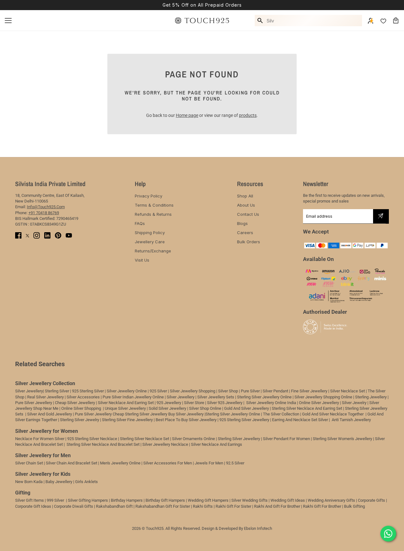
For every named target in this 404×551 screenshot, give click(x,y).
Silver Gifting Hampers (88, 500)
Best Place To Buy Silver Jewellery (186, 419)
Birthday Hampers (127, 500)
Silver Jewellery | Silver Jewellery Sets (200, 397)
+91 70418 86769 (43, 212)
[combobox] (313, 20)
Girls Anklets (86, 481)
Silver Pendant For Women (286, 438)
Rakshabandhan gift (114, 506)
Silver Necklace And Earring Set (126, 402)
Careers (245, 232)
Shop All (245, 195)
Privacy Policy (148, 195)
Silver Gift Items (29, 500)
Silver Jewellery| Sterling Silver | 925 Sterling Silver (60, 391)
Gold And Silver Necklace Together (333, 414)
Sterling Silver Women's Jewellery (342, 438)
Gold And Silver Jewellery (246, 408)
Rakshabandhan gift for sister (162, 506)
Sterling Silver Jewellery (239, 438)
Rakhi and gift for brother (277, 506)
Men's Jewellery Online (120, 463)
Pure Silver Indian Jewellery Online (133, 397)
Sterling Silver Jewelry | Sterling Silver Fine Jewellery (107, 419)
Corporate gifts (371, 500)
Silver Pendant (275, 391)
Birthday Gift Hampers (165, 500)
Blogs (242, 223)
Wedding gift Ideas (287, 500)
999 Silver (55, 500)
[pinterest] (58, 235)
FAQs (140, 223)
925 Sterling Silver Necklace (92, 438)
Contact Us (248, 214)
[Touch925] (202, 20)
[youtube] (68, 235)
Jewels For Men (209, 463)
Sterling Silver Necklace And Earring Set (307, 408)
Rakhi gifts (203, 506)
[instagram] (36, 235)
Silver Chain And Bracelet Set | (72, 463)
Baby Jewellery (58, 481)
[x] (27, 235)
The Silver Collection (281, 414)
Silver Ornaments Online (193, 438)
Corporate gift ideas (33, 506)
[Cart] (395, 20)
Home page (187, 115)
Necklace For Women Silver (39, 438)
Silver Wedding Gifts (249, 500)
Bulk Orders (248, 241)
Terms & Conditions (154, 205)
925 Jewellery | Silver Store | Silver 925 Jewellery (199, 402)
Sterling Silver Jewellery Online (232, 414)
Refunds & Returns (153, 214)
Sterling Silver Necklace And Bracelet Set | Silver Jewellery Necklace (127, 444)
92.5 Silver (235, 463)
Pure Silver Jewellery (93, 414)
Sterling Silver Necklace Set (144, 438)
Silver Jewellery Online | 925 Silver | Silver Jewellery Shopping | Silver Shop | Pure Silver (183, 391)
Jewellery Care (150, 241)
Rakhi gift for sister (233, 506)
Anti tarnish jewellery (351, 419)
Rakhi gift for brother (322, 506)
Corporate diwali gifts (73, 506)
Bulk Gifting (354, 506)
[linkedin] (47, 235)
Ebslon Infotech (258, 528)
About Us (246, 205)
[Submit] (381, 216)
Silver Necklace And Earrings (216, 444)
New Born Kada (29, 481)
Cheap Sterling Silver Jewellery (140, 414)
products (248, 115)
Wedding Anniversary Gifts (331, 500)
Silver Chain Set (29, 463)
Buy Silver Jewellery (186, 414)
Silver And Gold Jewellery (50, 414)
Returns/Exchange (153, 250)
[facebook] (18, 235)
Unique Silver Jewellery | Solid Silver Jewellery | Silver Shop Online (163, 408)
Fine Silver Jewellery (309, 391)
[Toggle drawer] (8, 20)
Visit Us (142, 260)
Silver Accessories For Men (167, 463)
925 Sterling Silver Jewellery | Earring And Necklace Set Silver (273, 419)
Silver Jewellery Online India (270, 402)
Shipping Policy (150, 232)
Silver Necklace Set (347, 391)
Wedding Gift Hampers (208, 500)
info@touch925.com (46, 206)
